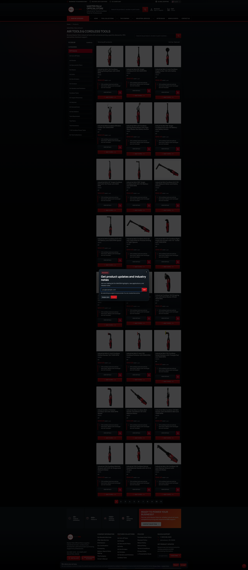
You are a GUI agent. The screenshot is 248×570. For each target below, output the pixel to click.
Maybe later (106, 297)
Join (144, 290)
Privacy (114, 297)
